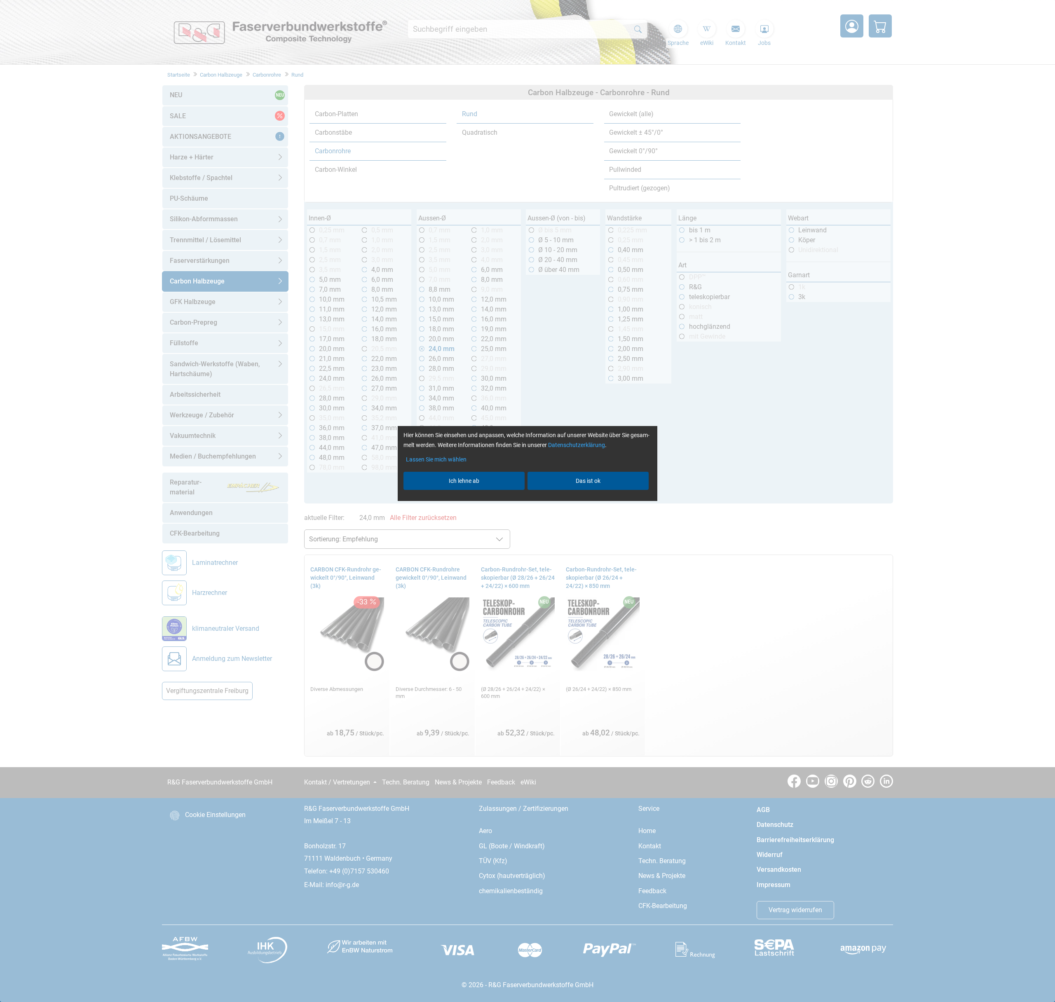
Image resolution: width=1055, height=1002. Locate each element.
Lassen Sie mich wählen (436, 459)
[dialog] (527, 501)
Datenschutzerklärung (576, 445)
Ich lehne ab (464, 481)
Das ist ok (588, 481)
